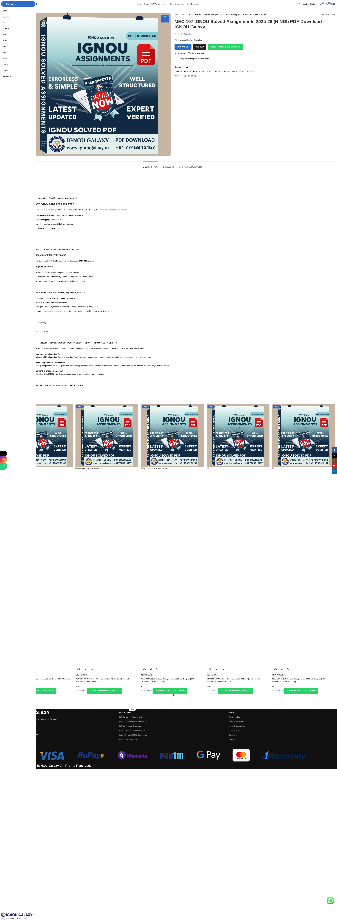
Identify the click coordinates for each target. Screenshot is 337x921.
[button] (225, 47)
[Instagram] (3, 459)
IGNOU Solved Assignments (131, 717)
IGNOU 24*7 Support (128, 739)
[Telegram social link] (195, 76)
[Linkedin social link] (192, 76)
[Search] (298, 4)
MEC (184, 15)
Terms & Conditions (236, 726)
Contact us (232, 735)
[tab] (150, 166)
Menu (231, 712)
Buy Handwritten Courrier (40, 691)
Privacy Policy (234, 717)
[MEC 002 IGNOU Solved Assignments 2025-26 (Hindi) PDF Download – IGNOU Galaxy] (41, 436)
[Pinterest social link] (188, 76)
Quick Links (127, 711)
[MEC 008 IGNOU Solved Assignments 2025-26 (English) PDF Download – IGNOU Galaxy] (238, 436)
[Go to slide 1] (173, 695)
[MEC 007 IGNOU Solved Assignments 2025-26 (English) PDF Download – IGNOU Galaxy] (172, 436)
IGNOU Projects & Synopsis (130, 726)
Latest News (233, 730)
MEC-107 (184, 71)
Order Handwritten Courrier (225, 47)
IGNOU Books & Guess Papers (132, 730)
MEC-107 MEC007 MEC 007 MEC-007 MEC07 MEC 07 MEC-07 (217, 71)
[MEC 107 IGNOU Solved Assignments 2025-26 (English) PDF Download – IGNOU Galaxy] (303, 436)
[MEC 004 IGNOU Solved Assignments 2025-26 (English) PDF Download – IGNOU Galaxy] (106, 436)
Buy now (199, 47)
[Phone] (3, 466)
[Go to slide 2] (173, 699)
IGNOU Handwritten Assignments (133, 721)
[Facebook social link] (182, 76)
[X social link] (185, 76)
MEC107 (251, 71)
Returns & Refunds (236, 721)
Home (177, 15)
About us (232, 739)
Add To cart (183, 47)
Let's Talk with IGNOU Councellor (133, 735)
